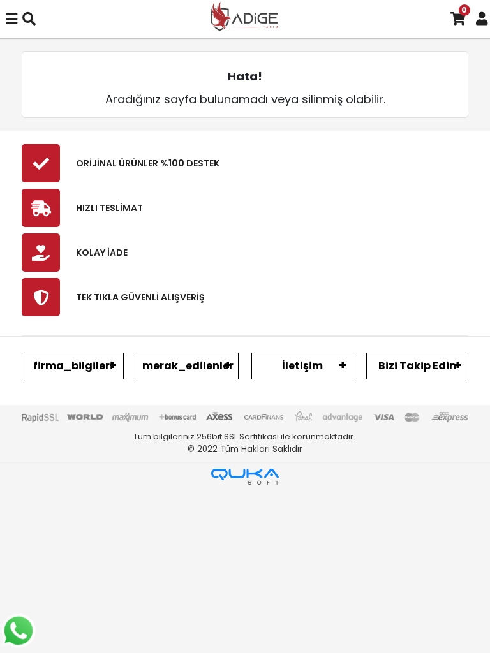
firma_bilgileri (73, 365)
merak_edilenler (188, 365)
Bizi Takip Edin (417, 365)
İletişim (302, 365)
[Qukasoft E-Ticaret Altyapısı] (245, 477)
